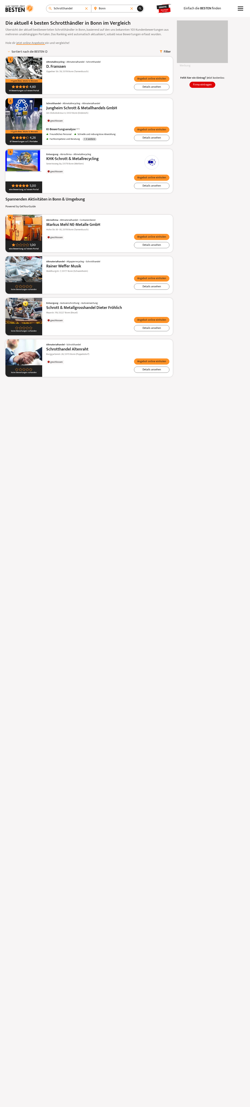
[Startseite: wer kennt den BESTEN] (19, 8)
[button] (151, 79)
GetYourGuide (28, 206)
